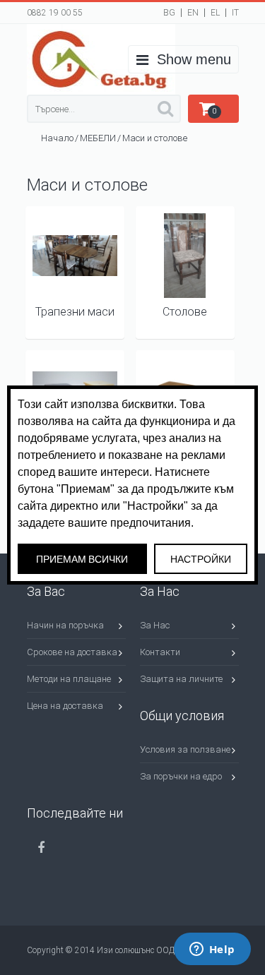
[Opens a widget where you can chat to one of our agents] (212, 950)
